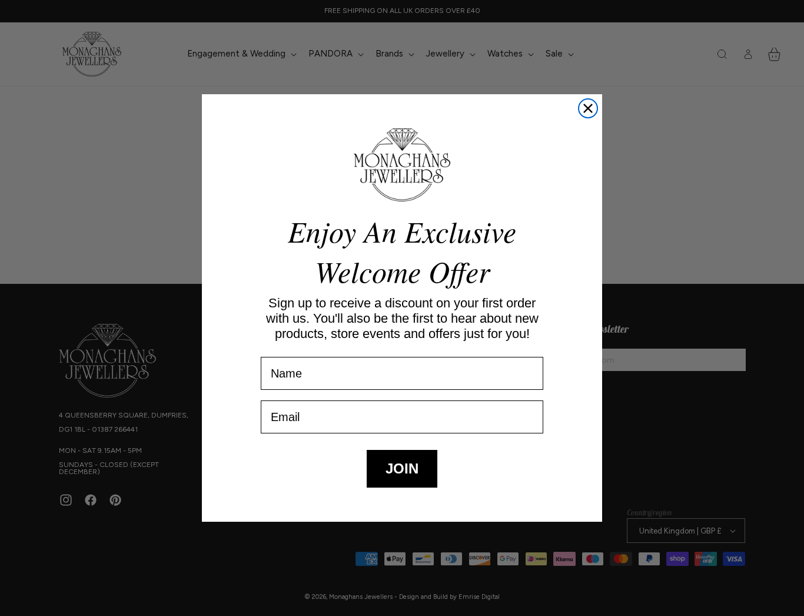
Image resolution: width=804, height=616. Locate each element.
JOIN (402, 468)
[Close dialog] (588, 108)
